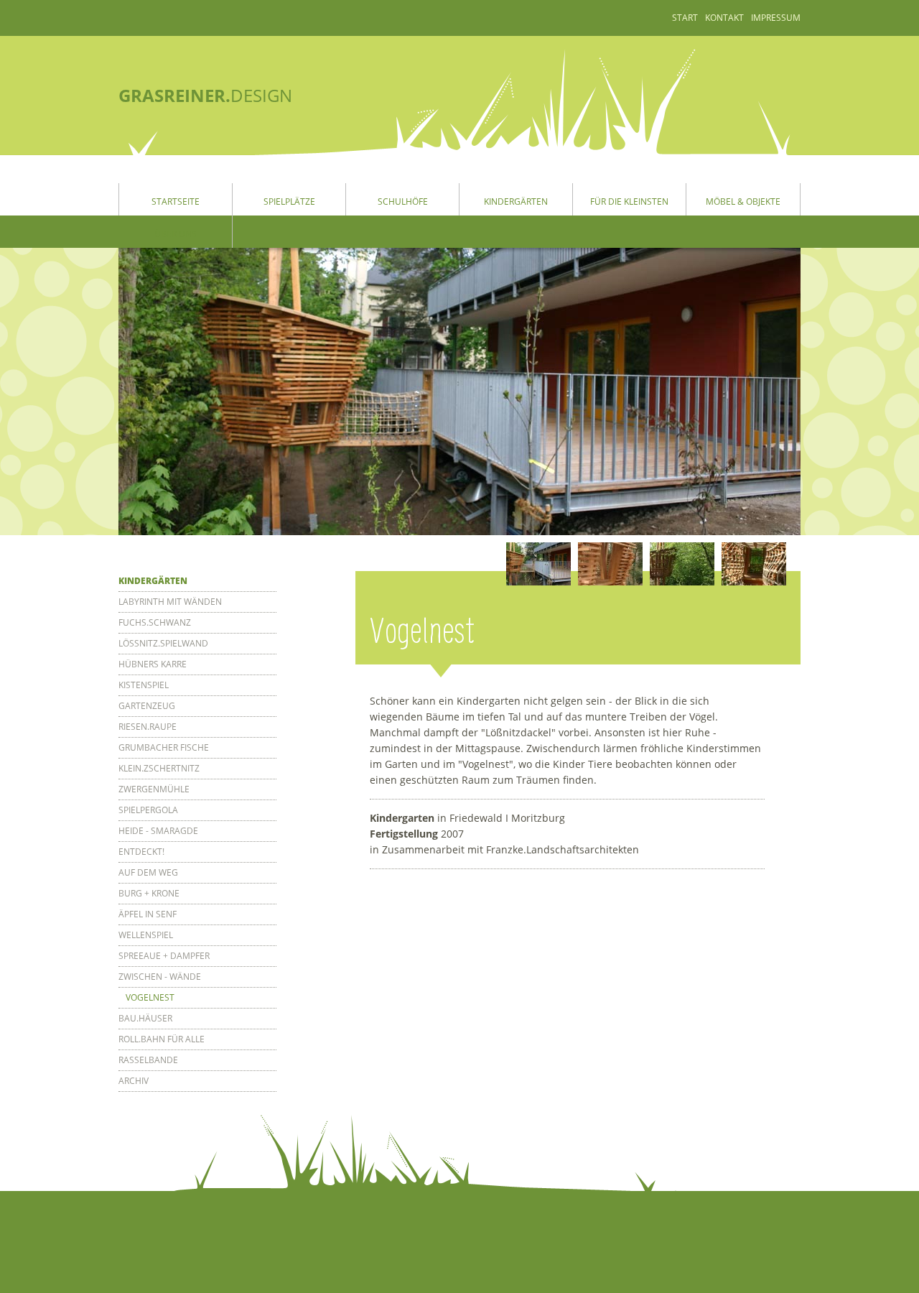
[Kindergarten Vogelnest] (538, 563)
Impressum (776, 17)
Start (685, 17)
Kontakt (724, 17)
